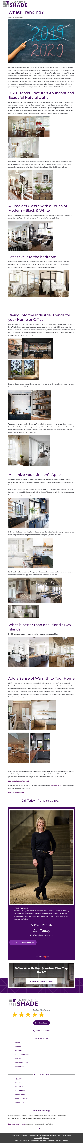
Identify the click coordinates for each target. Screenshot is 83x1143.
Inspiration (19, 1087)
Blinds (17, 1043)
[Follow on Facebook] (39, 1128)
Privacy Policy (56, 1135)
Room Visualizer (21, 1098)
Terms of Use (66, 1135)
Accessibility (38, 1138)
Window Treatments (15, 17)
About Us (18, 1079)
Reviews (18, 1083)
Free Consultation (41, 1023)
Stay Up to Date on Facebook (18, 781)
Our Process (20, 1091)
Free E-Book (20, 1095)
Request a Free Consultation (23, 942)
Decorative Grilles (22, 1062)
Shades (18, 1047)
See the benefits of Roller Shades (41, 981)
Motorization (20, 1066)
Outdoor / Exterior (22, 1054)
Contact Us (19, 1102)
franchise (64, 1140)
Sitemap (46, 1138)
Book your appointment (45, 916)
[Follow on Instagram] (43, 1128)
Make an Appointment (16, 792)
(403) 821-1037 (51, 800)
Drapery (18, 1058)
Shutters (18, 1050)
